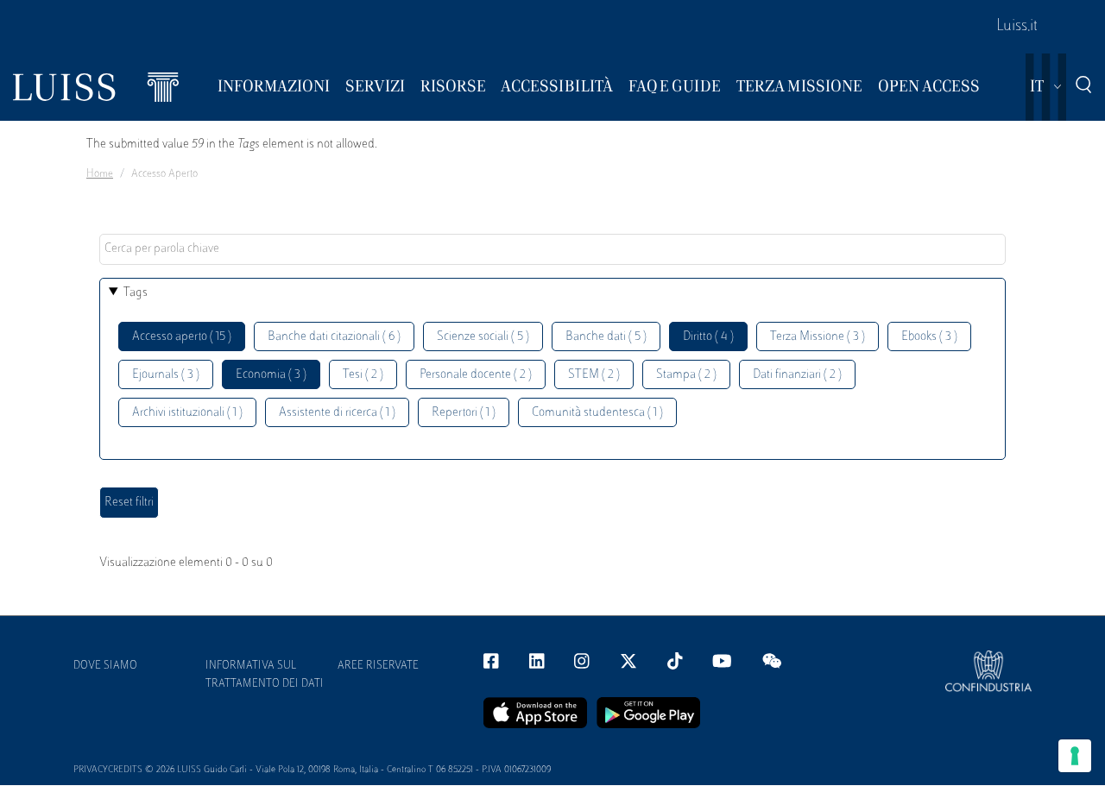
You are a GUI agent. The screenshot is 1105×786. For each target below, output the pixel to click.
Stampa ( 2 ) (686, 374)
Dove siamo (105, 666)
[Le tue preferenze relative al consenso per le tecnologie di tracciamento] (1074, 755)
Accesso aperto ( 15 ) (181, 336)
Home (99, 174)
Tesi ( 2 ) (363, 374)
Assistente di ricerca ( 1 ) (337, 412)
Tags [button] (135, 292)
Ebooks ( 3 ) (929, 336)
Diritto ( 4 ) (708, 336)
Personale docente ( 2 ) (476, 374)
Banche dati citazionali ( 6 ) (334, 336)
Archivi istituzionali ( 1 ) (187, 412)
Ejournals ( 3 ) (165, 374)
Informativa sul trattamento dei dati (264, 675)
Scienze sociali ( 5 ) (483, 336)
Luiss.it (1017, 27)
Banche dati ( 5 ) (606, 336)
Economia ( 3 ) (271, 374)
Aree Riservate (378, 666)
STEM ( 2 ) (594, 374)
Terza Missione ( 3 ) (817, 336)
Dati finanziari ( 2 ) (797, 374)
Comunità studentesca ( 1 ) (597, 412)
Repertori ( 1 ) (464, 412)
